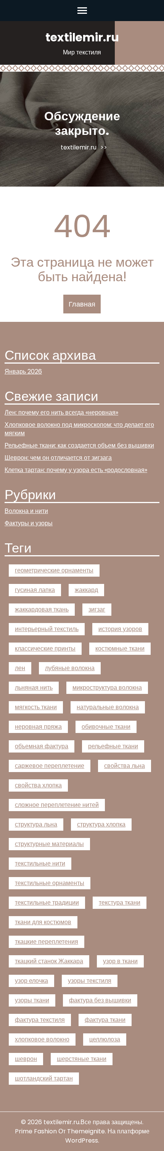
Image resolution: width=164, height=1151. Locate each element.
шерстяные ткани (81, 1058)
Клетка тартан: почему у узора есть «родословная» (76, 470)
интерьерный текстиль (47, 629)
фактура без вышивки (100, 1000)
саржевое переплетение (49, 765)
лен (20, 668)
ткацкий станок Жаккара (49, 961)
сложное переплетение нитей (57, 804)
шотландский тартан (44, 1078)
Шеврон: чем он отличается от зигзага (58, 457)
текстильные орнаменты (49, 883)
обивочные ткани (106, 726)
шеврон (26, 1058)
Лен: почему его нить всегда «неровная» (61, 412)
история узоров (120, 629)
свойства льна (124, 765)
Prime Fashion (36, 1131)
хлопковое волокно (42, 1039)
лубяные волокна (70, 668)
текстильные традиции (47, 902)
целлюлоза (104, 1039)
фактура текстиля (40, 1019)
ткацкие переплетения (46, 941)
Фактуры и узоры (29, 523)
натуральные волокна (108, 707)
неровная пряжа (38, 726)
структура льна (36, 824)
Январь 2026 (23, 371)
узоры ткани (32, 1000)
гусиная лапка (35, 589)
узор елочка (31, 980)
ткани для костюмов (43, 922)
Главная (82, 304)
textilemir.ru (82, 37)
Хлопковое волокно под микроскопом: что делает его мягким (79, 429)
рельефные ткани (113, 746)
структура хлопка (101, 824)
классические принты (45, 648)
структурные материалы (49, 843)
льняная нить (34, 687)
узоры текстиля (89, 980)
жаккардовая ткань (42, 609)
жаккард (86, 589)
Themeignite (86, 1131)
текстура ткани (119, 902)
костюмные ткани (120, 648)
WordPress (81, 1140)
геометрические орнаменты (54, 570)
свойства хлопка (38, 785)
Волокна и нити (26, 511)
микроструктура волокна (107, 687)
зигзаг (96, 609)
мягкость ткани (36, 707)
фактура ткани (105, 1019)
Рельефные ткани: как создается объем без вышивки (79, 445)
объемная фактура (41, 746)
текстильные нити (40, 863)
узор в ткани (120, 961)
